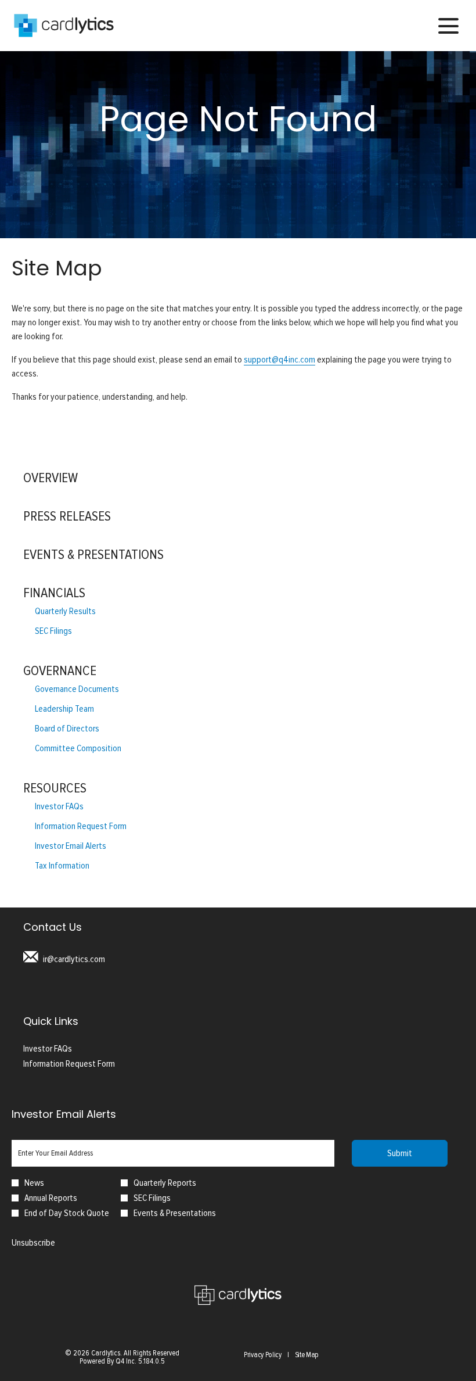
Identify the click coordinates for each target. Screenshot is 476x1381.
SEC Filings (53, 631)
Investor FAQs (59, 806)
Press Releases (67, 516)
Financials (54, 592)
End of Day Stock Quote (66, 1213)
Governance (59, 670)
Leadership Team (64, 709)
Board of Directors (67, 728)
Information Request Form (81, 826)
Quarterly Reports (165, 1183)
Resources (54, 788)
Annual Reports (50, 1198)
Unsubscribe (33, 1243)
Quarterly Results (65, 611)
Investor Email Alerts (70, 846)
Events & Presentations (93, 554)
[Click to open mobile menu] (448, 26)
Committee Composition (78, 748)
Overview (50, 477)
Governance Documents (77, 689)
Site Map (307, 1355)
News (34, 1183)
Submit (399, 1153)
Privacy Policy (263, 1355)
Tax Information (62, 865)
